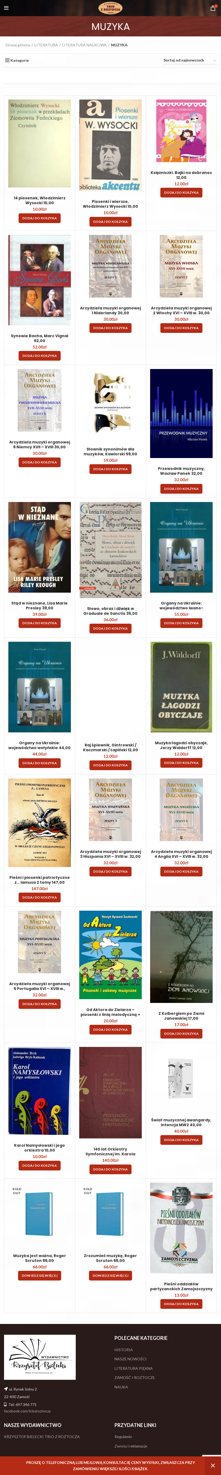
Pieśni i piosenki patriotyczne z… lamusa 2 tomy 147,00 (39, 880)
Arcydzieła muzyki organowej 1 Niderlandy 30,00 (110, 310)
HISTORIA (124, 1349)
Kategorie (20, 60)
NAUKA (121, 1387)
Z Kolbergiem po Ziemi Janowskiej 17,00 (181, 1016)
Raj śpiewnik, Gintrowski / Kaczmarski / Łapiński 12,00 (110, 747)
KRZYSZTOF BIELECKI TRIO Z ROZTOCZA (42, 1436)
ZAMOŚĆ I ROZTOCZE (135, 1377)
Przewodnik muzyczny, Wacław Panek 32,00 (181, 471)
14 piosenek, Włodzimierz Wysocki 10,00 (39, 200)
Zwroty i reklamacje (131, 1446)
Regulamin (123, 1436)
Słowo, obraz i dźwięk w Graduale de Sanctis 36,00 (110, 611)
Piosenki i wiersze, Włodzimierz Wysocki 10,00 (110, 204)
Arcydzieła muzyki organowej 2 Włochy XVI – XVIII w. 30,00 (181, 310)
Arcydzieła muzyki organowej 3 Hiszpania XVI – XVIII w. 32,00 (110, 854)
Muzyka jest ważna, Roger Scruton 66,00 (39, 1258)
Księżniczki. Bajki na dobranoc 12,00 (181, 175)
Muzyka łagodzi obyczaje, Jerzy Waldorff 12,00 (181, 745)
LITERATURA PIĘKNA (134, 1368)
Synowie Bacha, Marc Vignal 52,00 (39, 338)
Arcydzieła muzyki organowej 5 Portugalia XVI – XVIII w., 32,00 (39, 988)
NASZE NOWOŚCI (131, 1359)
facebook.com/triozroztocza (27, 1411)
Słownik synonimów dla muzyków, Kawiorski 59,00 (110, 451)
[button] (40, 218)
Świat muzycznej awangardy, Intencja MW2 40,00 (181, 1122)
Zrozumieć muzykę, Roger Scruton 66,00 (110, 1258)
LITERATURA (46, 45)
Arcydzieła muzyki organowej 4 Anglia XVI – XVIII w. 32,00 (181, 854)
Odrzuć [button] (213, 1465)
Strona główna (17, 45)
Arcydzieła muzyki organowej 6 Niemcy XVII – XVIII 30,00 (39, 444)
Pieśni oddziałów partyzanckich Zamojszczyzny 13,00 (181, 1288)
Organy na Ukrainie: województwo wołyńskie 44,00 (39, 745)
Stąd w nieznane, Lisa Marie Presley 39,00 (39, 605)
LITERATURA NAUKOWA (84, 45)
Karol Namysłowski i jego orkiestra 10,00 (39, 1148)
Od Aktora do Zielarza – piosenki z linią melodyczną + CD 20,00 (110, 1014)
